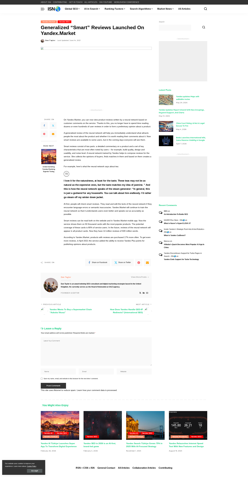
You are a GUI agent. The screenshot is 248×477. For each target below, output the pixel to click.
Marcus (167, 241)
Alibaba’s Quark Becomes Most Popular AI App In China (184, 245)
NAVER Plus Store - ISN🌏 (174, 220)
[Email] (53, 133)
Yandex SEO (64, 22)
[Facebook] (44, 125)
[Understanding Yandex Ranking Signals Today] (48, 156)
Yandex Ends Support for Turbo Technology (181, 259)
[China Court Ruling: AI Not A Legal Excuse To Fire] (166, 126)
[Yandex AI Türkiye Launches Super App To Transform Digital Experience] (60, 425)
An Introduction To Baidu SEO (176, 214)
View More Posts (139, 277)
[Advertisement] (183, 61)
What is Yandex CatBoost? (175, 235)
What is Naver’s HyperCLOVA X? (177, 223)
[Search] (205, 9)
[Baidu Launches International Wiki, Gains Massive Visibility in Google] (166, 140)
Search (161, 22)
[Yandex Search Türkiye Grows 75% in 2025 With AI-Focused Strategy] (145, 425)
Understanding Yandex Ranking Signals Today (48, 169)
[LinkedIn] (143, 293)
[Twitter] (53, 125)
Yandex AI (48, 433)
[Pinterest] (44, 133)
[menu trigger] (44, 9)
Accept (34, 471)
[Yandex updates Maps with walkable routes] (166, 99)
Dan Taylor (50, 40)
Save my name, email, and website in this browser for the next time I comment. (71, 378)
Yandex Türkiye (50, 437)
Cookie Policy (31, 466)
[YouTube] (147, 293)
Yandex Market (48, 22)
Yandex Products (179, 437)
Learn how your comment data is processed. (97, 390)
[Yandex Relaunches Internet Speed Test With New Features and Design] (188, 425)
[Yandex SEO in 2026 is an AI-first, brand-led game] (103, 425)
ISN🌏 (54, 8)
